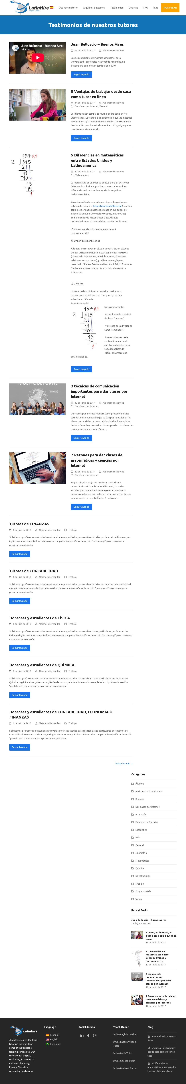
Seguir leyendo (81, 74)
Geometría (141, 853)
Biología (140, 799)
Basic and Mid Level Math (149, 791)
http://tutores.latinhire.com (107, 206)
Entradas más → (124, 763)
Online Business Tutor (124, 1068)
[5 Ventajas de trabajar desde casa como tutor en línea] (37, 104)
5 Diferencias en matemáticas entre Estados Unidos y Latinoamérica (97, 160)
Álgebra (140, 783)
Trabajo (72, 530)
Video (139, 899)
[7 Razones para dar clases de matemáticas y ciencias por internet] (37, 468)
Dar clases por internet (86, 106)
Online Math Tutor (122, 1053)
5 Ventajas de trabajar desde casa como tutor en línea (161, 1052)
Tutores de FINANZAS (29, 524)
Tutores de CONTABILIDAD (33, 571)
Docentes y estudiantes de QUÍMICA (41, 665)
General (104, 106)
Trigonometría (143, 891)
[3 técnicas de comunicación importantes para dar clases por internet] (37, 399)
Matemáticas (81, 175)
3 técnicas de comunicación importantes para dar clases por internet (99, 391)
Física (138, 837)
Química (140, 868)
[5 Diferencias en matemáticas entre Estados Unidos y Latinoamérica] (24, 174)
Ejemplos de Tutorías (147, 822)
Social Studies (143, 876)
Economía (141, 814)
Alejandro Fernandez (113, 50)
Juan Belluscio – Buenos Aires (97, 44)
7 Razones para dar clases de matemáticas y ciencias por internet (96, 460)
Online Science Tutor (124, 1061)
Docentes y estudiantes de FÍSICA (39, 618)
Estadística (141, 830)
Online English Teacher (125, 1034)
